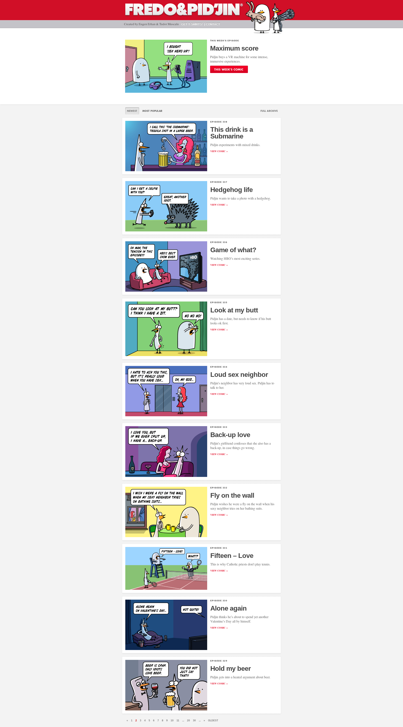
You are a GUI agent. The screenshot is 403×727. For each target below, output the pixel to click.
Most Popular (152, 110)
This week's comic (229, 69)
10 (172, 720)
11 (178, 720)
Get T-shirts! (192, 24)
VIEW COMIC (217, 151)
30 (194, 720)
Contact (213, 24)
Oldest (213, 720)
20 (188, 720)
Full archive (267, 110)
